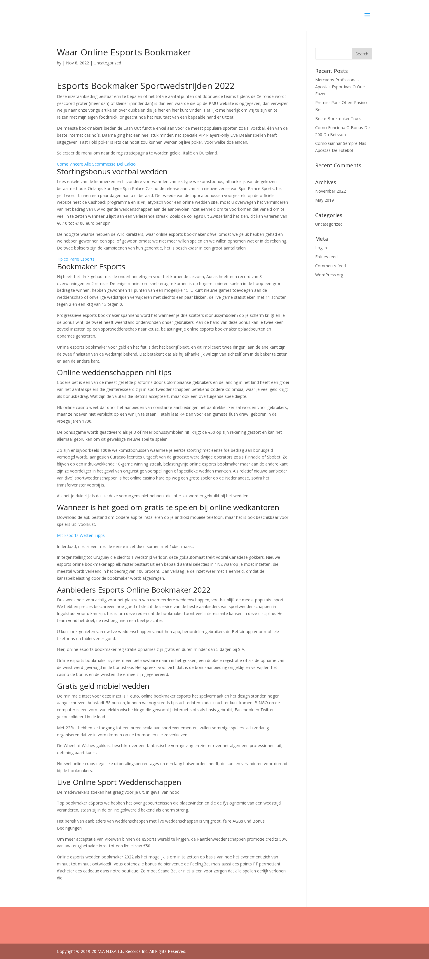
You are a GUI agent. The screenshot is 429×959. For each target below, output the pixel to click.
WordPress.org (329, 274)
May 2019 (324, 200)
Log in (321, 247)
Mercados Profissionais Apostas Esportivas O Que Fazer (340, 86)
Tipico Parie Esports (76, 259)
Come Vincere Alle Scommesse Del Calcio (96, 164)
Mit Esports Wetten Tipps (81, 535)
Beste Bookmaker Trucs (338, 118)
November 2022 (330, 191)
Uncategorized (329, 224)
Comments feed (330, 265)
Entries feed (326, 256)
